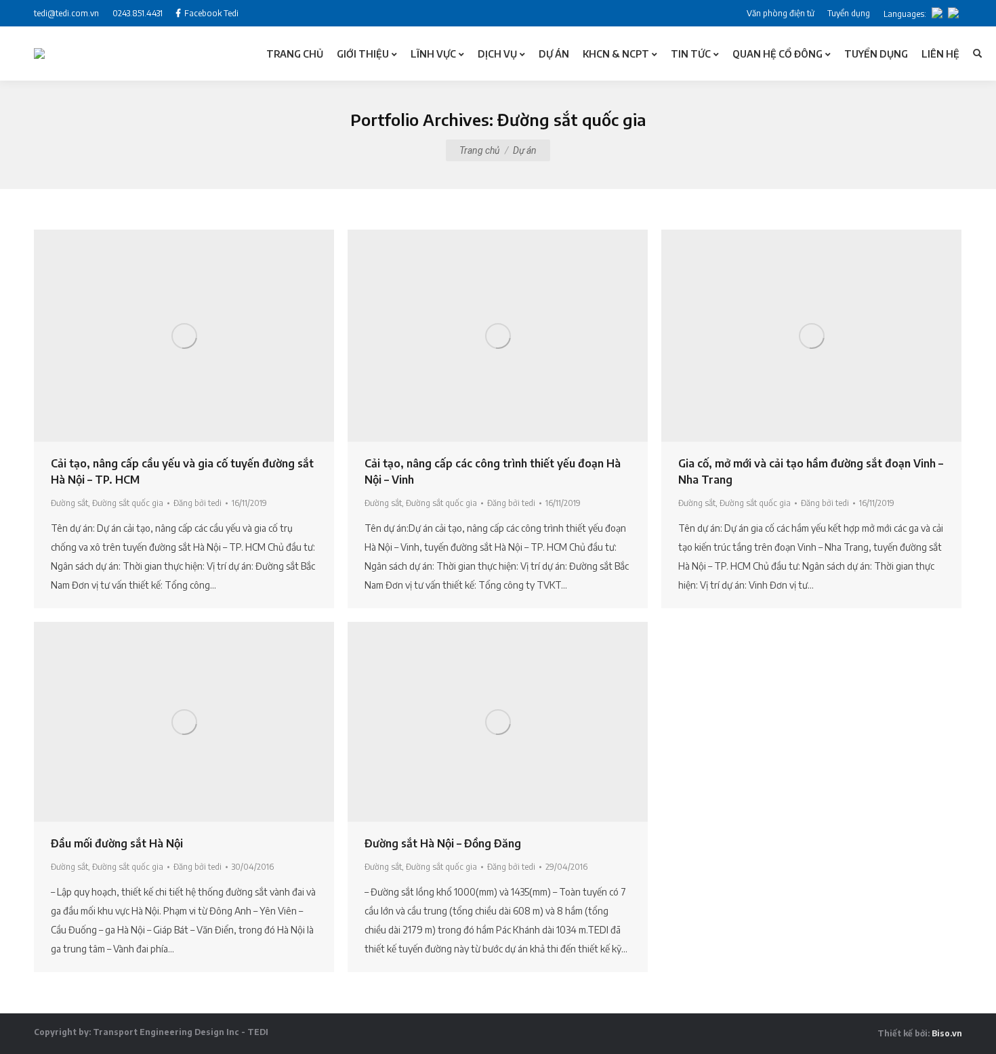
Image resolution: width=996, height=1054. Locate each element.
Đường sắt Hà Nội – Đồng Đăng (443, 843)
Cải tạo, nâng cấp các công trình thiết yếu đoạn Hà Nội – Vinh (493, 471)
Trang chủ (479, 150)
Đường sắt (69, 503)
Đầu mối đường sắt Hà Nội (117, 843)
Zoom (166, 336)
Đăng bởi (197, 503)
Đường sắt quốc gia (127, 503)
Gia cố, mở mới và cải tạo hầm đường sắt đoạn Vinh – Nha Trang (810, 471)
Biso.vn (947, 1033)
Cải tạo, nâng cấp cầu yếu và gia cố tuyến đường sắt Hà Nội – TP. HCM (182, 471)
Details (202, 336)
